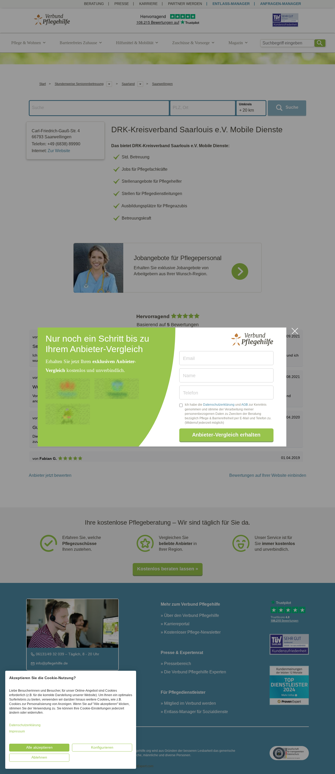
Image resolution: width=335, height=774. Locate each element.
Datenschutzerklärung (218, 404)
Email (189, 358)
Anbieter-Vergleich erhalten (226, 435)
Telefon (190, 392)
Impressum (17, 731)
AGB (244, 404)
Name (189, 375)
